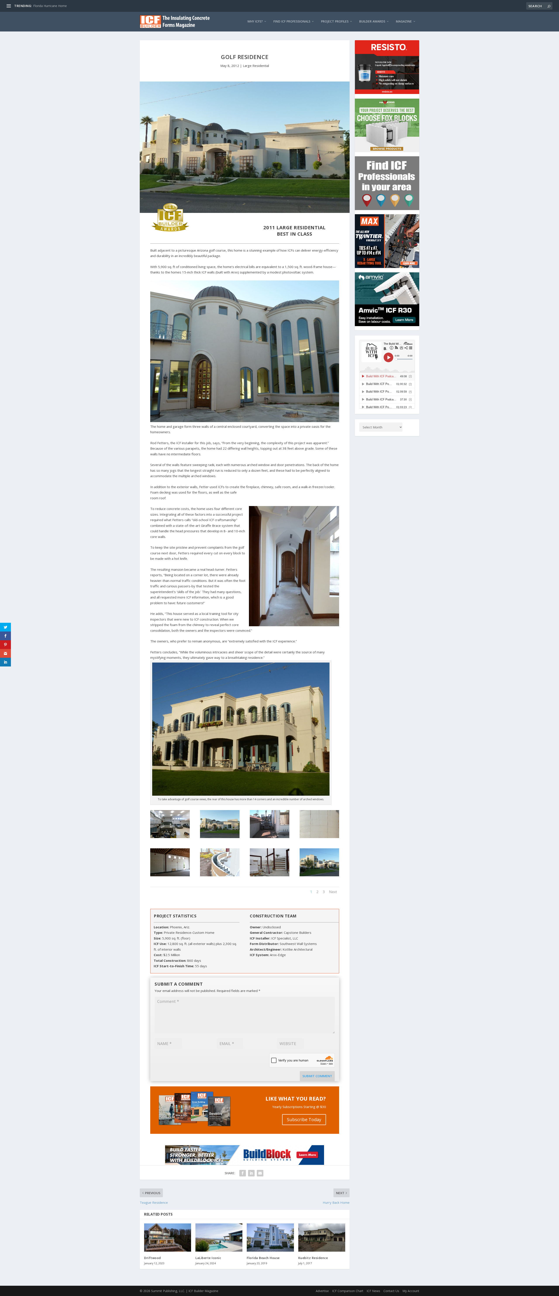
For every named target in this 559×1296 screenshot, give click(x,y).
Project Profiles (335, 21)
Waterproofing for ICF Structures (56, 6)
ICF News (373, 1291)
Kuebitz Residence (313, 1258)
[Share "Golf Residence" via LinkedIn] (251, 1173)
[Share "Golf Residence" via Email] (260, 1173)
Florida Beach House (263, 1258)
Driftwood (152, 1258)
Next (333, 891)
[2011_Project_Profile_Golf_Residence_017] (269, 837)
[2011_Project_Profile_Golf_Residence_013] (269, 875)
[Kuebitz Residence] (321, 1237)
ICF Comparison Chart (347, 1291)
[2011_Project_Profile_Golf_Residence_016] (319, 837)
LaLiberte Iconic (208, 1258)
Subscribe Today (304, 1119)
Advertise (322, 1291)
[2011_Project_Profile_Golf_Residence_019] (170, 837)
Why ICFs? (255, 21)
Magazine (404, 21)
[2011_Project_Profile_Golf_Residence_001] (220, 837)
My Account (410, 1291)
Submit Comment (317, 1076)
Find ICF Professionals (291, 21)
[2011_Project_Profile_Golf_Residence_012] (319, 875)
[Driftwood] (167, 1237)
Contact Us (391, 1291)
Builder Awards (372, 21)
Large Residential (256, 65)
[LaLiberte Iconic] (218, 1237)
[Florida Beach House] (270, 1237)
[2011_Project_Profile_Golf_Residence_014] (220, 875)
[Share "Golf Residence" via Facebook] (242, 1173)
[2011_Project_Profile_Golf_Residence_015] (170, 875)
